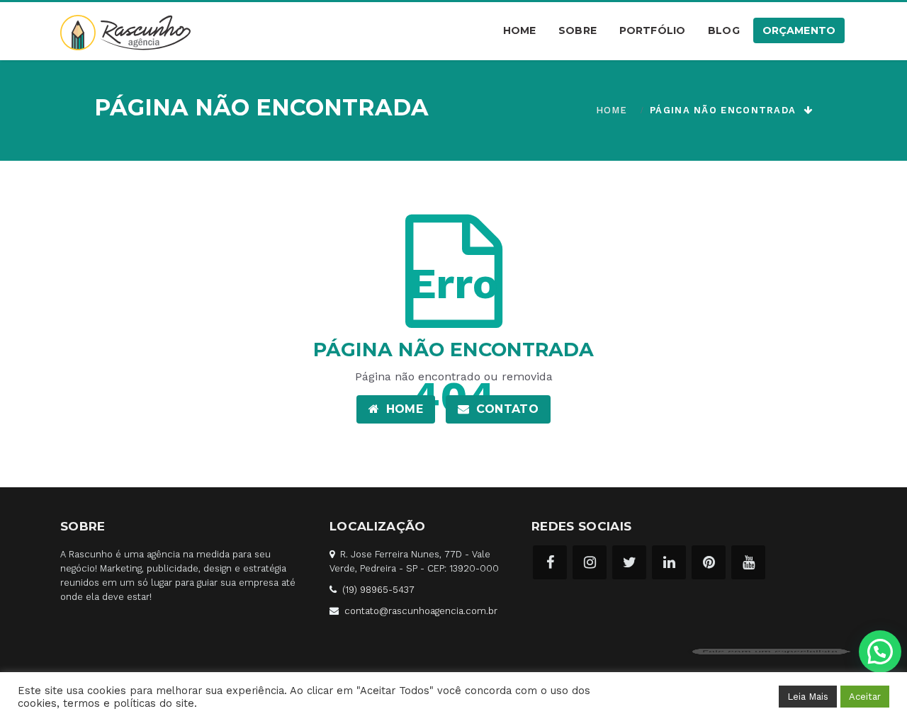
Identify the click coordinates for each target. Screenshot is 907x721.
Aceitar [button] (865, 696)
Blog (724, 30)
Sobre (577, 30)
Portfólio (652, 30)
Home (519, 30)
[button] (880, 651)
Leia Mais (807, 696)
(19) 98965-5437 (378, 589)
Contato (505, 409)
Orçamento (798, 30)
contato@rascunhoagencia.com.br (420, 611)
